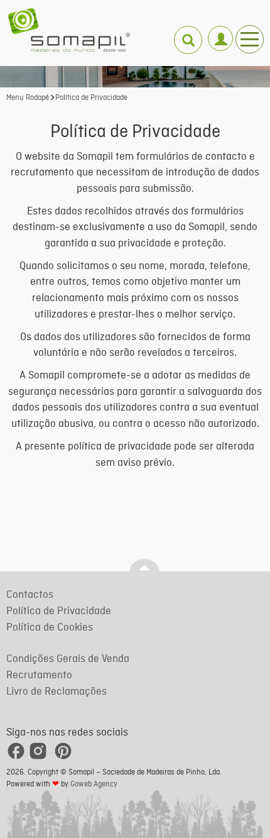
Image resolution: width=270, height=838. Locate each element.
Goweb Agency (93, 785)
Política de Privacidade (91, 98)
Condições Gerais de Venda (67, 659)
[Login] (220, 33)
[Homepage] (69, 29)
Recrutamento (39, 675)
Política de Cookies (49, 627)
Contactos (29, 595)
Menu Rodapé (27, 98)
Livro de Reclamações (56, 691)
